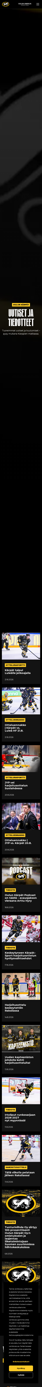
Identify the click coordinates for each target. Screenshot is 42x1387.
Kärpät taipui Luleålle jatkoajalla (18, 671)
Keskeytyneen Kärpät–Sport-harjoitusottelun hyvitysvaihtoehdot (20, 955)
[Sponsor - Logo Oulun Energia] (25, 4)
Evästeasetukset (21, 1361)
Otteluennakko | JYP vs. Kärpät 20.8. (18, 842)
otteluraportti (15, 665)
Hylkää (21, 1375)
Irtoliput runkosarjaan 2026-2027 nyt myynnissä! (20, 1117)
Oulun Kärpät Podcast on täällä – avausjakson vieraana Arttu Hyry (21, 898)
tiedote (10, 890)
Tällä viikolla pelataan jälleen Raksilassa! (20, 1174)
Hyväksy (21, 1368)
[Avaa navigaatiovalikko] (37, 4)
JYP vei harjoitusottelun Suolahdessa (16, 785)
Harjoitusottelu (16, 1167)
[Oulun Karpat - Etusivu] (5, 4)
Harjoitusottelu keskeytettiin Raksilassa (15, 1008)
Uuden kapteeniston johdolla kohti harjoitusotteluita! (19, 1060)
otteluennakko (15, 720)
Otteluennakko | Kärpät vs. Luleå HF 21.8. (15, 728)
